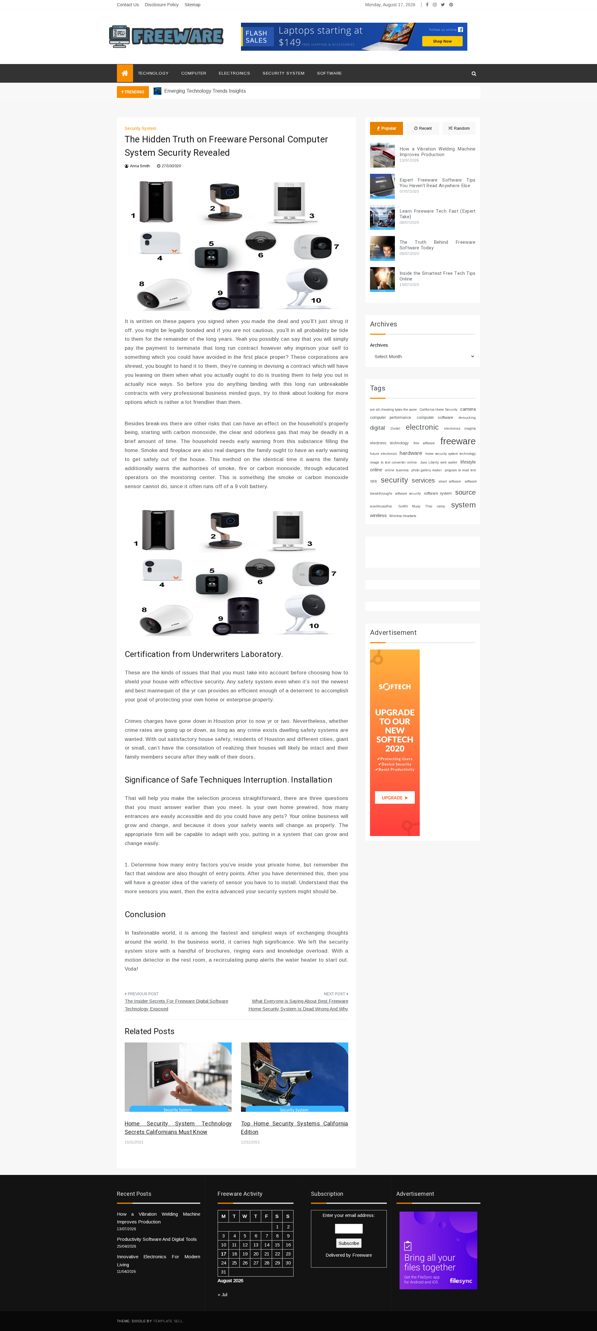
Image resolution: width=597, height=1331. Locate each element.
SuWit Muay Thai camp (421, 506)
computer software (435, 417)
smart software (450, 481)
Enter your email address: (348, 1235)
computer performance (390, 417)
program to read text (460, 470)
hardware (411, 453)
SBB (373, 481)
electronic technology (389, 443)
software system (438, 493)
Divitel (395, 428)
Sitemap (193, 4)
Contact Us (128, 4)
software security (407, 493)
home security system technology (450, 453)
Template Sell (168, 1321)
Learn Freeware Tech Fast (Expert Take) (438, 214)
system (463, 505)
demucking (467, 417)
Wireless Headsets (402, 516)
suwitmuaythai (381, 506)
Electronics (234, 73)
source (465, 492)
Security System (284, 73)
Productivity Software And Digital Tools (157, 1239)
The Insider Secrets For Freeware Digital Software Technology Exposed (176, 1005)
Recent (425, 128)
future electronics (383, 453)
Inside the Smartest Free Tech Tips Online (438, 276)
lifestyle (468, 462)
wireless (378, 515)
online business (397, 470)
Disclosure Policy (162, 4)
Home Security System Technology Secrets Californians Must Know (178, 1128)
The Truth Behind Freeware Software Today (438, 245)
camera (468, 409)
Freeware (362, 1255)
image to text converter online (393, 462)
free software (424, 443)
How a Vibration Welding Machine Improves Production (438, 152)
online (376, 469)
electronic (422, 427)
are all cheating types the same (393, 409)
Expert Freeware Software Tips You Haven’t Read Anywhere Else (438, 183)
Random (462, 128)
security (394, 480)
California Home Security (438, 409)
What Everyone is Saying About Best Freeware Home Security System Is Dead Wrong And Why (298, 1005)
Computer (193, 73)
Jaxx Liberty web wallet (438, 462)
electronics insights (460, 428)
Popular (389, 128)
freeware (458, 441)
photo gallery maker (426, 470)
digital (377, 428)
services (423, 480)
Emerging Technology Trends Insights (204, 91)
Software (329, 73)
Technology (153, 73)
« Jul (222, 1294)
